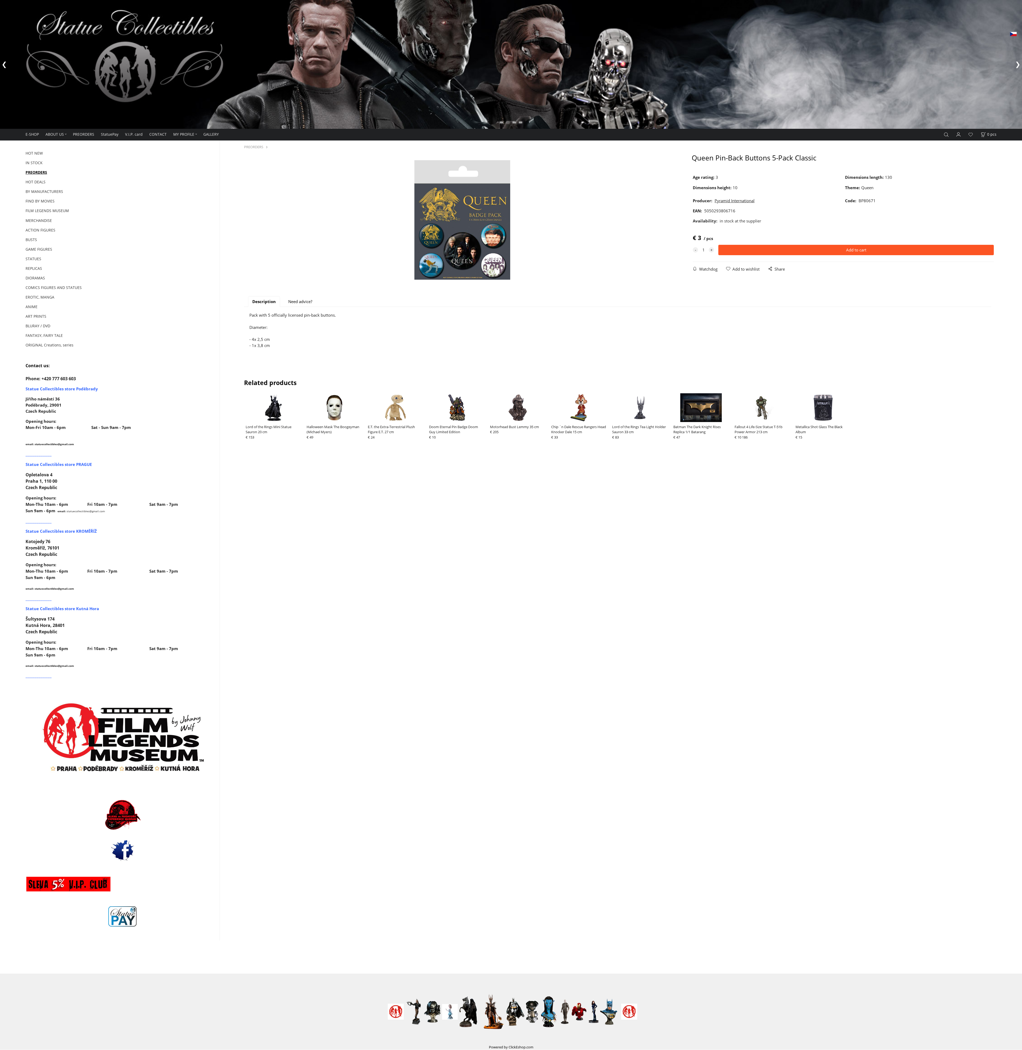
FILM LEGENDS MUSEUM (47, 210)
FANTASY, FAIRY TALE (44, 335)
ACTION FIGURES (40, 230)
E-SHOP (32, 134)
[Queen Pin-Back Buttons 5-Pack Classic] (462, 220)
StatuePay (109, 134)
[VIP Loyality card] (68, 883)
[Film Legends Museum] (123, 737)
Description (264, 301)
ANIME (32, 306)
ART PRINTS (36, 316)
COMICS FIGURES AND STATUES (54, 287)
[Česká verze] (1013, 33)
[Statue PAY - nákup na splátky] (123, 916)
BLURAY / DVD (38, 325)
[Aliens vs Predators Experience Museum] (123, 816)
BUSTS (31, 239)
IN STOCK (34, 162)
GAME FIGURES (39, 249)
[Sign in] (958, 134)
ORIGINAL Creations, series (49, 345)
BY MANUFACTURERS (44, 191)
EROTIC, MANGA (40, 297)
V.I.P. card (134, 134)
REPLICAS (34, 268)
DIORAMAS (35, 277)
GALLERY (211, 134)
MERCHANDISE (39, 220)
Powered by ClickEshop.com (511, 1047)
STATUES (33, 258)
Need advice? (300, 301)
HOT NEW (34, 153)
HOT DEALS (36, 181)
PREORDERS (83, 134)
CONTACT (158, 134)
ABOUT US (55, 134)
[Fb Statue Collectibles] (123, 850)
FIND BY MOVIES (40, 201)
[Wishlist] (970, 134)
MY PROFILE (183, 134)
